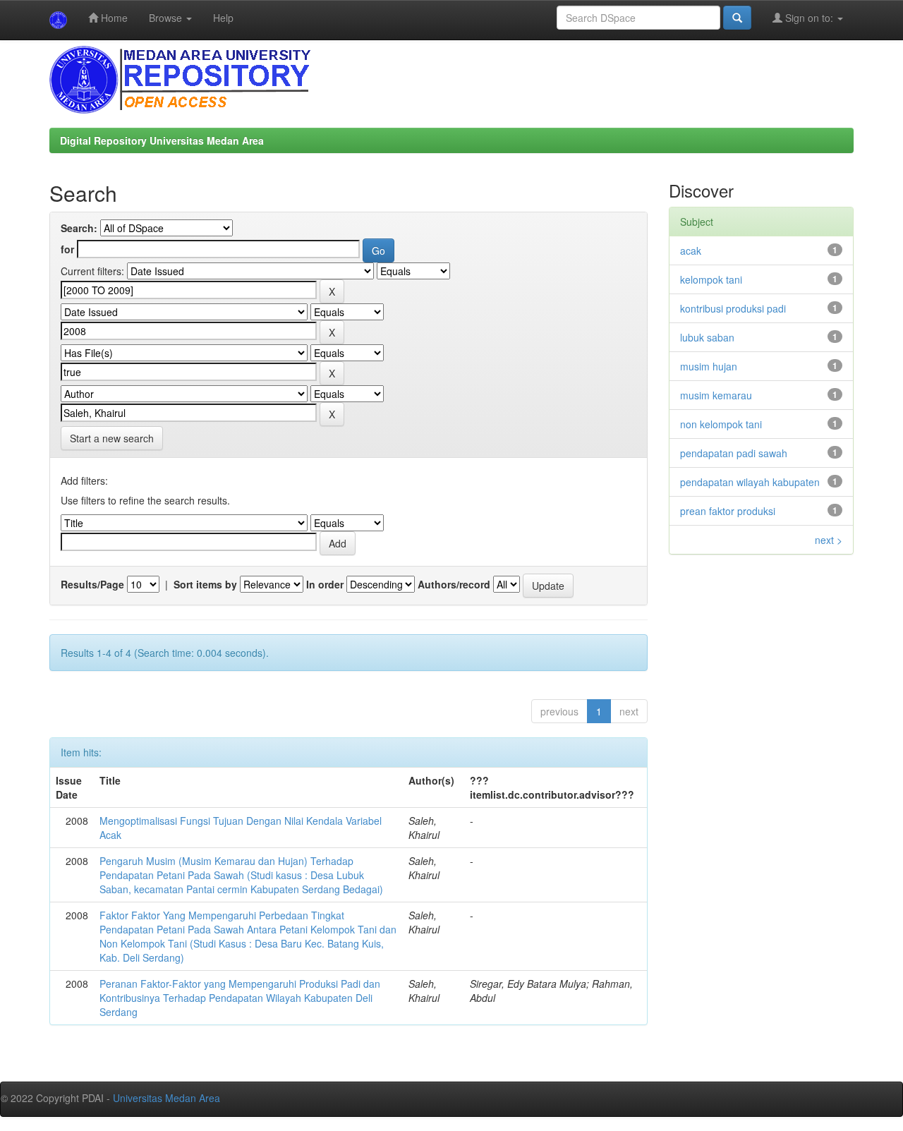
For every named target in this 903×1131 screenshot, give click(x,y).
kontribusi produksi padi (733, 308)
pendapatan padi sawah (733, 453)
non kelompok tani (721, 424)
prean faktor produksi (727, 511)
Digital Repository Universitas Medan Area (162, 140)
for (67, 249)
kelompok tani (711, 279)
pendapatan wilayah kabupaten (750, 482)
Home (113, 18)
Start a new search (112, 438)
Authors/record (454, 584)
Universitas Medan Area (166, 1098)
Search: (79, 228)
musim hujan (708, 366)
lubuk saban (707, 337)
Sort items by (205, 584)
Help (223, 18)
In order (325, 584)
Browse (167, 18)
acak (690, 250)
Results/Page (92, 584)
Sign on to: (809, 18)
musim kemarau (716, 395)
